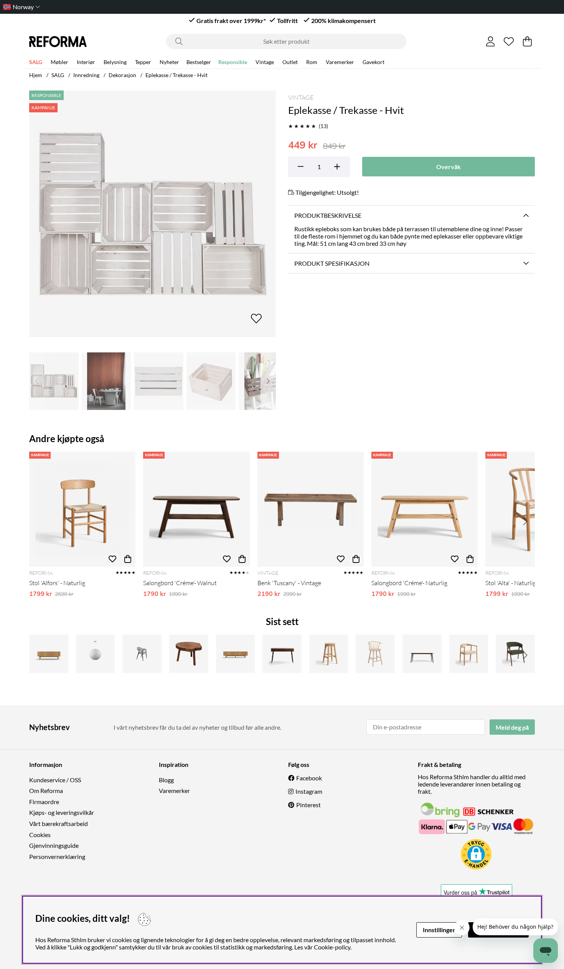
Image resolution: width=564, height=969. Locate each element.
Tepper (143, 62)
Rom (311, 62)
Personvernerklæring (57, 856)
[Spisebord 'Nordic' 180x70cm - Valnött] (422, 654)
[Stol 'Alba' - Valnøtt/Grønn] (515, 654)
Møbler (59, 62)
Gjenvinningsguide (54, 845)
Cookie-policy (332, 947)
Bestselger (198, 62)
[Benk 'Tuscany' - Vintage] (310, 509)
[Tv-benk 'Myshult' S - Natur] (48, 654)
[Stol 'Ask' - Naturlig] (468, 654)
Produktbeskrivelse (327, 215)
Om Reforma (46, 790)
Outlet (290, 62)
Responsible (232, 62)
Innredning (86, 75)
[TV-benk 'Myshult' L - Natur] (235, 654)
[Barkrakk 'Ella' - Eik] (328, 654)
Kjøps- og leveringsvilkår (61, 812)
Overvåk (448, 166)
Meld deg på (512, 727)
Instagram (308, 791)
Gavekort (373, 62)
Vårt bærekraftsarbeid (58, 823)
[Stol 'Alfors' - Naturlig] (82, 509)
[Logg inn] (490, 41)
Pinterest (308, 804)
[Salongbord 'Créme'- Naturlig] (424, 509)
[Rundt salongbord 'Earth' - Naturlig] (188, 654)
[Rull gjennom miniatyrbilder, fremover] (268, 381)
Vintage (265, 62)
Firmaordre (44, 801)
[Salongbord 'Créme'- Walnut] (196, 509)
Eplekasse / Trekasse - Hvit (176, 75)
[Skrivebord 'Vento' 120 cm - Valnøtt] (282, 654)
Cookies (40, 834)
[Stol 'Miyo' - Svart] (142, 654)
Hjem (35, 75)
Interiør (86, 62)
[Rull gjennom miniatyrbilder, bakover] (37, 381)
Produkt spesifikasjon (331, 263)
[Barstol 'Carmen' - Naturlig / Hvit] (375, 654)
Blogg (166, 779)
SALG (35, 62)
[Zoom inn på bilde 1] (152, 213)
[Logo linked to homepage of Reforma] (58, 41)
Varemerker (340, 62)
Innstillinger (439, 929)
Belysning (115, 62)
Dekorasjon (122, 75)
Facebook (309, 777)
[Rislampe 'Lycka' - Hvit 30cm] (95, 654)
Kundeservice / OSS (55, 779)
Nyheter (169, 62)
